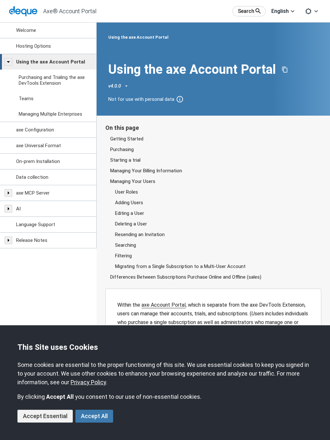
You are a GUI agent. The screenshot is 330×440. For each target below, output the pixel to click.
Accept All (94, 416)
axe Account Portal (163, 305)
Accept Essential (45, 416)
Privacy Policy (88, 382)
